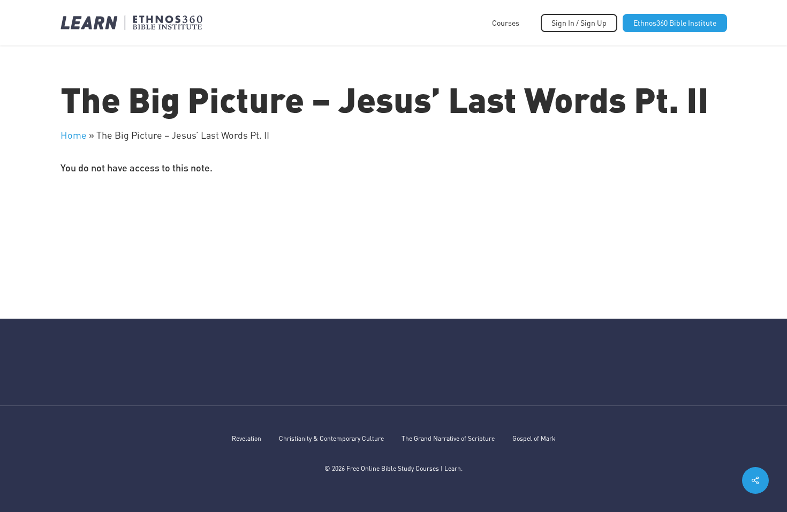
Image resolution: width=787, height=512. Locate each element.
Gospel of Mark (533, 438)
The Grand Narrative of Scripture (448, 438)
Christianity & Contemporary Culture (331, 438)
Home (73, 135)
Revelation (246, 438)
